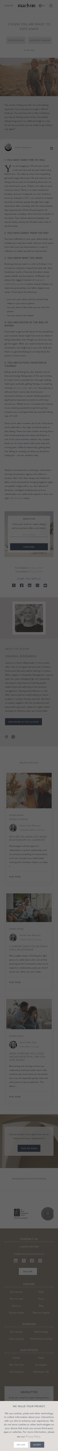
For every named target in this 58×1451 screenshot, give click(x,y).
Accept (37, 1444)
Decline (21, 1444)
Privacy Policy (33, 1436)
